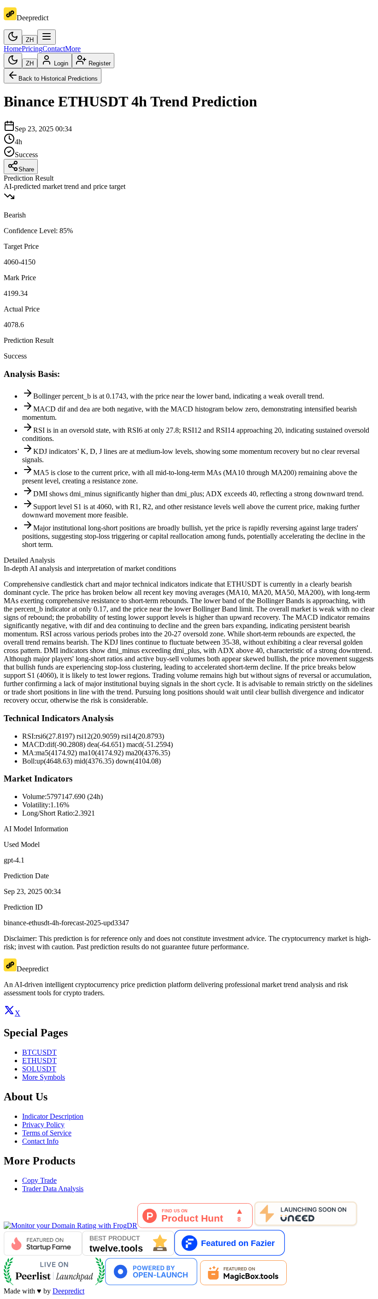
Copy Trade (39, 1180)
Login (61, 63)
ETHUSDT (39, 1060)
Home (13, 49)
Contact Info (40, 1141)
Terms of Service (46, 1133)
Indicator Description (52, 1116)
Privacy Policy (43, 1125)
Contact (53, 49)
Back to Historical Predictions (58, 78)
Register (100, 63)
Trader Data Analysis (52, 1189)
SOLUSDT (39, 1069)
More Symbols (43, 1077)
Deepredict (68, 1291)
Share (26, 169)
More (73, 49)
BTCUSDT (39, 1052)
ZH (30, 39)
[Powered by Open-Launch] (151, 1283)
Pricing (32, 49)
